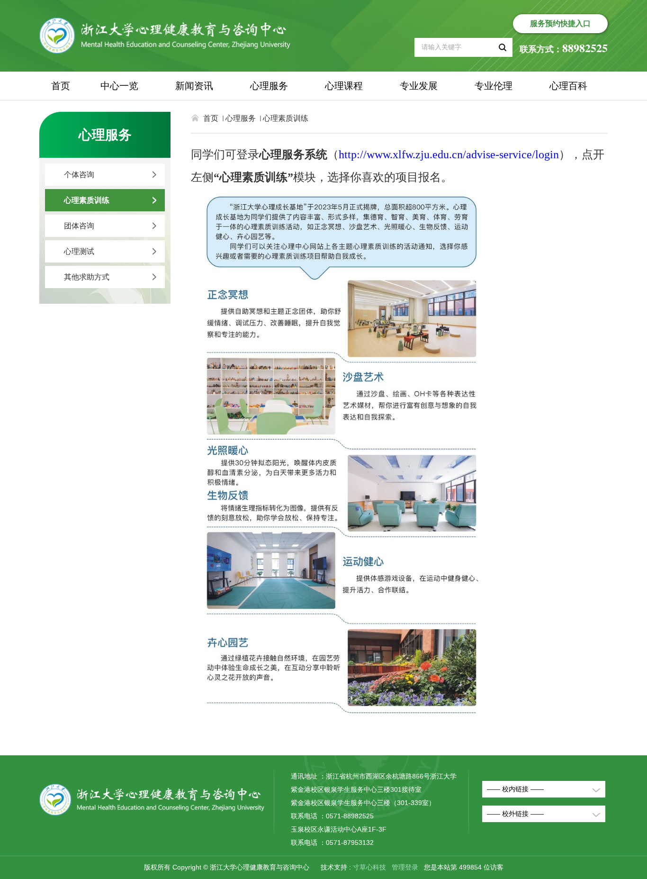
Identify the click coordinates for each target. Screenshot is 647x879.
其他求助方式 (86, 277)
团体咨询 (79, 226)
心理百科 (568, 86)
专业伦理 (493, 86)
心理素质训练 (86, 200)
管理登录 (405, 867)
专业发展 (419, 86)
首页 (60, 86)
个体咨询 (79, 175)
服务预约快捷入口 (560, 23)
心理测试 (79, 251)
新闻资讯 (194, 86)
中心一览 (119, 86)
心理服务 (269, 86)
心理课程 (344, 86)
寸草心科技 (369, 867)
